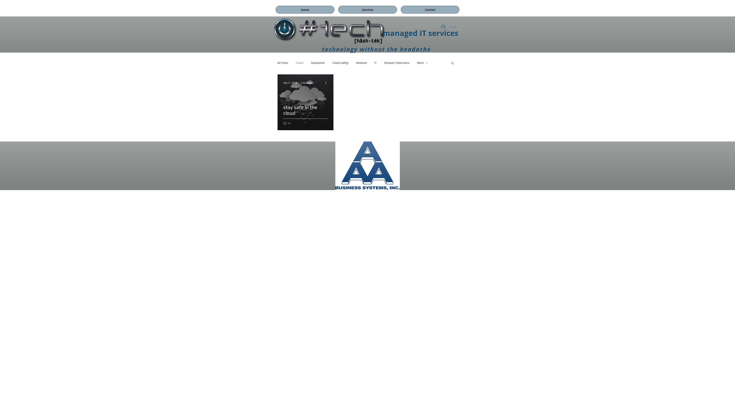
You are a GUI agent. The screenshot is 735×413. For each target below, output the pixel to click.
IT (375, 63)
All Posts (283, 63)
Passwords (318, 63)
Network (361, 63)
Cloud (299, 63)
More (420, 63)
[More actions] (327, 82)
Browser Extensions (396, 63)
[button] (452, 63)
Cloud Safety (340, 63)
